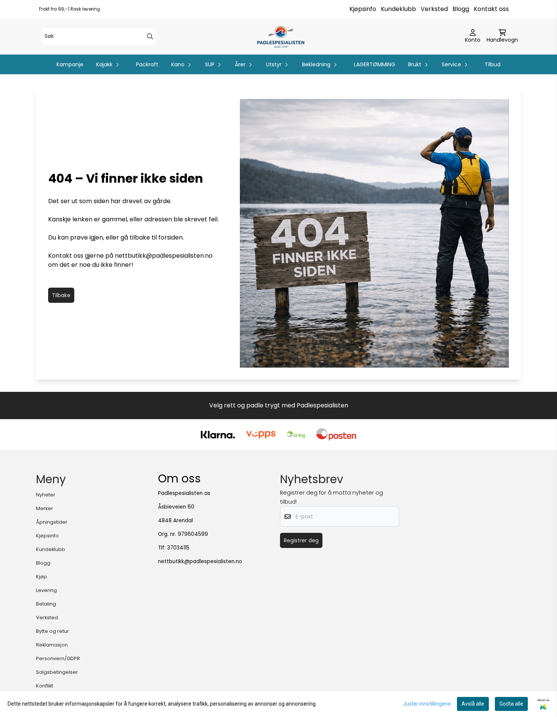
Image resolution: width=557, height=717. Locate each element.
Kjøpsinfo (362, 9)
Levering (46, 590)
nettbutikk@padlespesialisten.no (164, 255)
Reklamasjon (52, 645)
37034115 (178, 547)
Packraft (147, 64)
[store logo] (280, 36)
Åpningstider (51, 522)
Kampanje (69, 64)
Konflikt (44, 686)
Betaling (46, 604)
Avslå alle (473, 704)
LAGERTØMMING (374, 64)
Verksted (434, 9)
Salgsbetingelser (57, 672)
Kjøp (41, 576)
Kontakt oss (491, 9)
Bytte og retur (52, 631)
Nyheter (45, 495)
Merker (44, 508)
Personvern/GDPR (58, 658)
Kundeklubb (398, 9)
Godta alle (511, 704)
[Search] (150, 36)
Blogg (460, 9)
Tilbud (493, 64)
